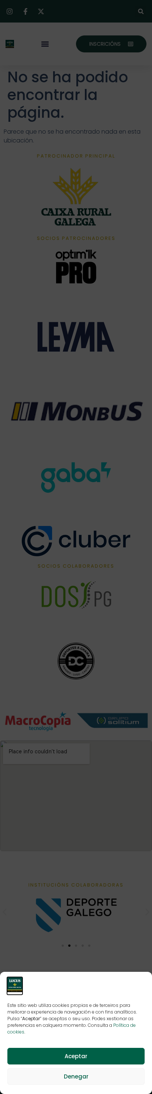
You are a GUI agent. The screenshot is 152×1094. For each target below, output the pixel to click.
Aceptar (76, 1056)
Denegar (76, 1076)
